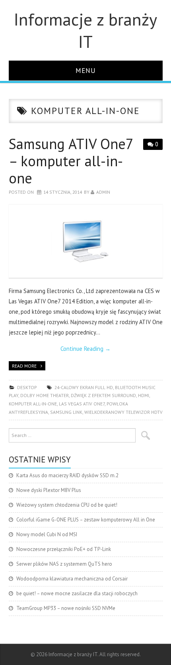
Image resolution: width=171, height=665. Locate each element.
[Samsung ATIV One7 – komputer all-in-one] (86, 241)
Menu (86, 70)
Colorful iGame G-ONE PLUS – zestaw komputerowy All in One (85, 519)
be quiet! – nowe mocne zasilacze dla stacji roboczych (77, 593)
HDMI (143, 395)
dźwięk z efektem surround (103, 395)
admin (103, 192)
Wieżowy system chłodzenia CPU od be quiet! (66, 505)
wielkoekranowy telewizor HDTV (123, 412)
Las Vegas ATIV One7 (82, 404)
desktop (27, 387)
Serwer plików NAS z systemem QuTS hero (64, 564)
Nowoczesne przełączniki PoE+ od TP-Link (63, 549)
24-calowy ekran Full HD (83, 387)
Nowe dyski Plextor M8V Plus (48, 490)
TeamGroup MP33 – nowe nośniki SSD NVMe (65, 608)
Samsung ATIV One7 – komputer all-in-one (71, 160)
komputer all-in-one (33, 404)
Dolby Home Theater (44, 395)
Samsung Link (66, 412)
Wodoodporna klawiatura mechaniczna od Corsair (72, 578)
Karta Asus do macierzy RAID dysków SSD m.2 (67, 475)
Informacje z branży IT (85, 30)
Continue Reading (85, 348)
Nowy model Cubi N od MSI (46, 534)
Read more (24, 366)
